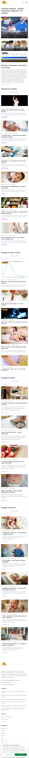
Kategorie (4, 725)
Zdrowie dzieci (5, 41)
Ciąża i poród (4, 53)
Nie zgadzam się (8, 754)
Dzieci (2, 738)
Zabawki (3, 730)
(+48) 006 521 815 (7, 682)
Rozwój (3, 517)
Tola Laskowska (4, 108)
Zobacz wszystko (14, 92)
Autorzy (3, 714)
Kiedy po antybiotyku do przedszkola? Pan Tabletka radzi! (14, 706)
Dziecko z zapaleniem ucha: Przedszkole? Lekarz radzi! (13, 699)
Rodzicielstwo (5, 18)
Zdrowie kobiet (5, 168)
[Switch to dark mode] (23, 2)
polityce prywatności (15, 752)
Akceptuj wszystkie (21, 754)
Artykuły (3, 688)
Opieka (3, 193)
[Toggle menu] (26, 2)
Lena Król (3, 159)
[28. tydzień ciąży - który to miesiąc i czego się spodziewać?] (14, 57)
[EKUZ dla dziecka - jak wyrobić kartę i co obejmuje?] (14, 27)
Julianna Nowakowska (5, 133)
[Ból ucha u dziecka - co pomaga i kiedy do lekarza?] (14, 45)
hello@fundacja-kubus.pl (8, 684)
